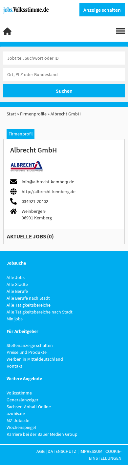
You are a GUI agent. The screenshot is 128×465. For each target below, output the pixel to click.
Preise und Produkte (27, 352)
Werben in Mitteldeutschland (35, 359)
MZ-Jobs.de (18, 420)
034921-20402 (35, 201)
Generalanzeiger (22, 400)
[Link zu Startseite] (28, 9)
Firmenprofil (21, 134)
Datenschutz (62, 451)
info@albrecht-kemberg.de (48, 181)
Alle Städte (17, 284)
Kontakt (14, 366)
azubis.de (16, 413)
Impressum (90, 451)
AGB (40, 451)
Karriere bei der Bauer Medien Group (42, 434)
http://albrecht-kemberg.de (48, 191)
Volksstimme (19, 393)
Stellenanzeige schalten (30, 345)
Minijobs (15, 319)
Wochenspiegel (21, 427)
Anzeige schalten (102, 10)
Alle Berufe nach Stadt (28, 298)
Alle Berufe (17, 291)
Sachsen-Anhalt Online (29, 407)
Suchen (64, 91)
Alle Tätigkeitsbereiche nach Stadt (40, 312)
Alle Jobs (16, 277)
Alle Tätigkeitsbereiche (29, 305)
